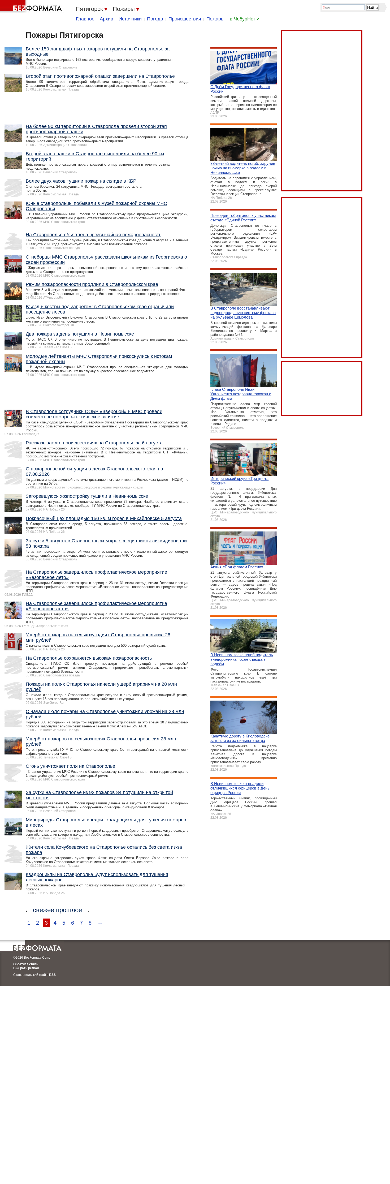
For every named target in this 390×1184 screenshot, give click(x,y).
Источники (130, 19)
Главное (85, 19)
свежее (43, 909)
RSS (52, 975)
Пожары (215, 19)
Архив (106, 19)
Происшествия (184, 19)
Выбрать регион (26, 968)
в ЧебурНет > (244, 19)
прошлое (69, 909)
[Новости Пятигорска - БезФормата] (32, 6)
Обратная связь (25, 964)
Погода (155, 19)
